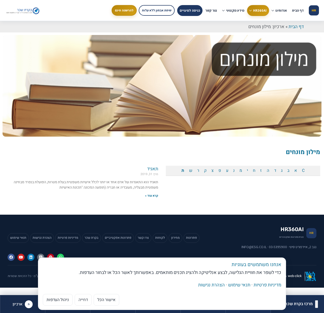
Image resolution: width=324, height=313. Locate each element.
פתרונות (191, 237)
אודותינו (281, 10)
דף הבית (298, 10)
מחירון (175, 237)
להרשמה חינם (124, 10)
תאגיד (152, 168)
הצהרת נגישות (42, 237)
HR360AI (260, 10)
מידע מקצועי (235, 10)
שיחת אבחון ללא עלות (156, 10)
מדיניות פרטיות (68, 237)
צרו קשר (143, 237)
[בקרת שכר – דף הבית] (23, 10)
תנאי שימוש (18, 237)
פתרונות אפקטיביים (118, 237)
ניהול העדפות (58, 300)
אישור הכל (106, 300)
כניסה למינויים (190, 10)
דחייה (83, 300)
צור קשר (211, 10)
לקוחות (160, 237)
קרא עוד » (151, 195)
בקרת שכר (91, 237)
